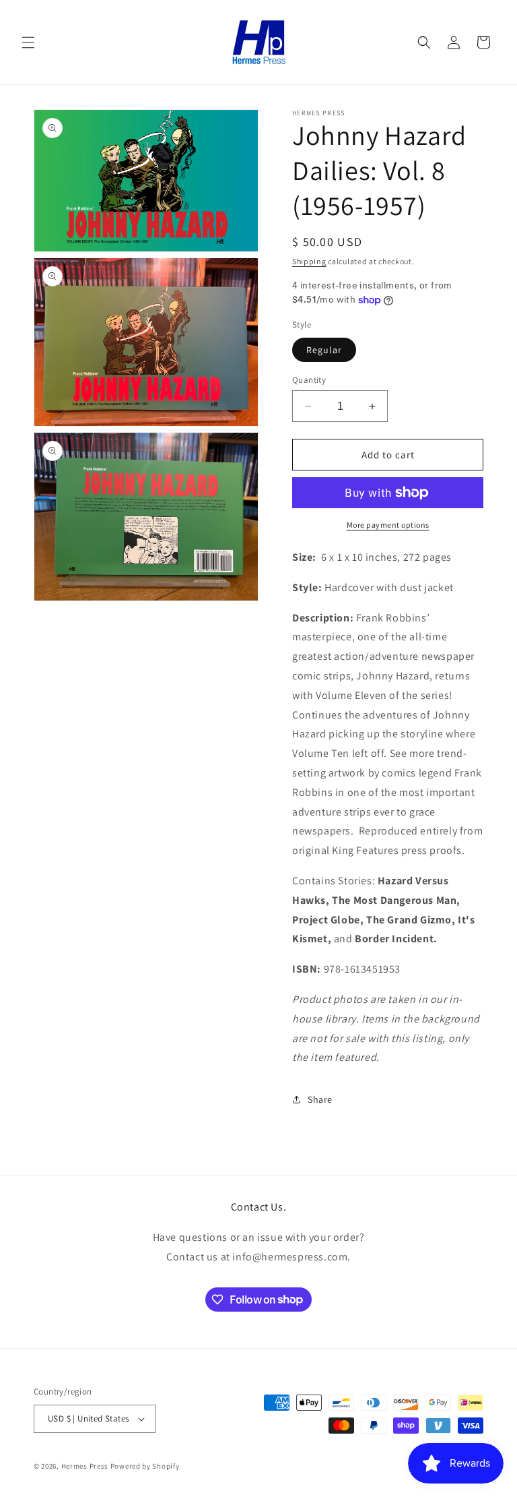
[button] (28, 42)
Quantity (309, 380)
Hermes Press (84, 1466)
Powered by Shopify (145, 1466)
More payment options (388, 525)
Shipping (309, 261)
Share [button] (320, 1099)
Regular (324, 350)
